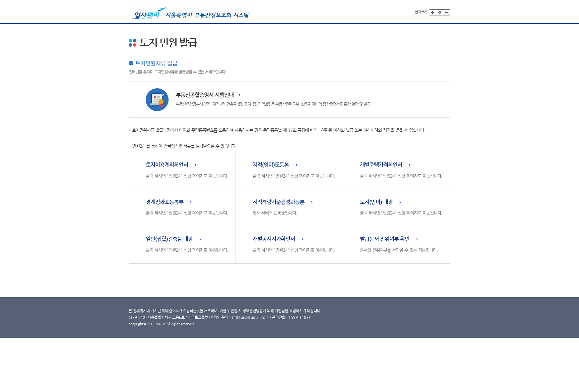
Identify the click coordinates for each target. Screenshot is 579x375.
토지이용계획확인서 (167, 165)
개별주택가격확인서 (381, 165)
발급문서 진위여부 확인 (384, 239)
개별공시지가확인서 (274, 239)
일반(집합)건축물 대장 (169, 239)
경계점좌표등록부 (164, 202)
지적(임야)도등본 (271, 165)
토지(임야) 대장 (376, 202)
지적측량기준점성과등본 (278, 202)
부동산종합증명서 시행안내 (205, 95)
